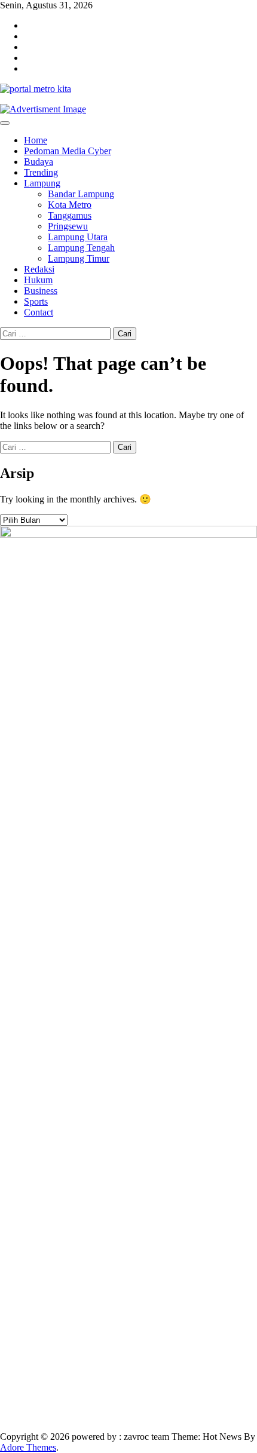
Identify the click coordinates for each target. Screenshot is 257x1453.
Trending (41, 172)
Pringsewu (68, 226)
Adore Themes (28, 1447)
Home (35, 140)
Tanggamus (69, 215)
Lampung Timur (78, 258)
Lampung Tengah (81, 248)
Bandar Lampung (81, 194)
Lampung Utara (78, 237)
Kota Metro (69, 205)
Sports (36, 301)
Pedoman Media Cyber (67, 151)
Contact (38, 312)
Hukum (38, 280)
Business (40, 291)
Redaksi (39, 269)
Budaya (38, 162)
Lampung (42, 183)
